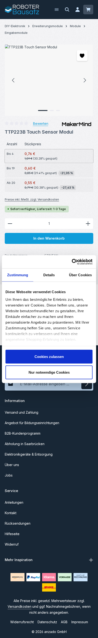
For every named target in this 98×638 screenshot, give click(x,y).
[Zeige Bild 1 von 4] (43, 110)
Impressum (79, 622)
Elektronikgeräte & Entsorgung (29, 454)
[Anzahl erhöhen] (88, 223)
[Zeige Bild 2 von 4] (52, 110)
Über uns (12, 465)
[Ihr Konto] (77, 9)
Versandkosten (19, 606)
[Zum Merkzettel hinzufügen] (82, 55)
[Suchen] (67, 9)
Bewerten (40, 123)
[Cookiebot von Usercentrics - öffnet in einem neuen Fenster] (72, 262)
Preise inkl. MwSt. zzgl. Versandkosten (32, 199)
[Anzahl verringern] (10, 223)
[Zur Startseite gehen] (22, 9)
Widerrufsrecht (22, 622)
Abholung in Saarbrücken (24, 444)
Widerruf (12, 544)
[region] (49, 80)
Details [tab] (49, 275)
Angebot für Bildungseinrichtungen (32, 423)
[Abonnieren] (86, 383)
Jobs (9, 475)
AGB (64, 622)
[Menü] (56, 9)
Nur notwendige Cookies (49, 372)
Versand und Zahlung (21, 412)
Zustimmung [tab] (17, 275)
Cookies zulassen (49, 357)
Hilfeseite (12, 534)
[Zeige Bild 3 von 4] (58, 110)
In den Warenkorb (49, 238)
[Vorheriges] (14, 80)
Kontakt (10, 513)
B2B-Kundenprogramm (22, 433)
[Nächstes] (84, 80)
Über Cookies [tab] (80, 275)
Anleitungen (14, 502)
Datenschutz (47, 622)
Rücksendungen (17, 523)
